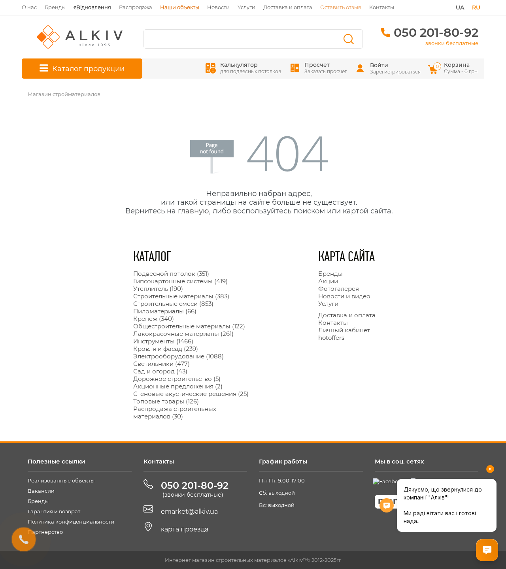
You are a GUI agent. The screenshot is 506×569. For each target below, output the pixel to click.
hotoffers (331, 337)
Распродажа (135, 7)
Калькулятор (250, 67)
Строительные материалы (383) (181, 296)
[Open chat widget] (487, 550)
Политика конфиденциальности (71, 521)
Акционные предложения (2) (178, 386)
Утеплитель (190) (158, 288)
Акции (328, 281)
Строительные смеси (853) (173, 303)
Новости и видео (344, 296)
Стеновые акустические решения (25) (191, 394)
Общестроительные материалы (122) (189, 326)
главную (193, 211)
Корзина (457, 67)
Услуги (246, 7)
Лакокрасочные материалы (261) (183, 333)
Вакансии (41, 491)
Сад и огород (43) (160, 371)
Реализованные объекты (61, 480)
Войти (379, 65)
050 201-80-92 (436, 32)
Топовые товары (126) (166, 401)
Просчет (325, 67)
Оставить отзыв (340, 7)
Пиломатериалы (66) (164, 311)
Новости (218, 7)
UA (460, 7)
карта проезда (184, 529)
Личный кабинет (344, 330)
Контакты (381, 7)
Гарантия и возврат (54, 511)
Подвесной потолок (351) (171, 273)
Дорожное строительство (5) (177, 378)
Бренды (55, 7)
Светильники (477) (161, 363)
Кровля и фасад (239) (165, 348)
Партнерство (45, 532)
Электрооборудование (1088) (178, 356)
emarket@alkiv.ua (189, 511)
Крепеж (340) (153, 318)
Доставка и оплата (287, 7)
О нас (29, 7)
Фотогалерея (338, 288)
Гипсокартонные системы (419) (180, 281)
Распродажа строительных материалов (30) (174, 412)
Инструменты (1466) (163, 341)
